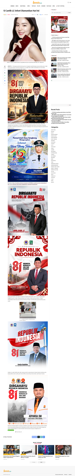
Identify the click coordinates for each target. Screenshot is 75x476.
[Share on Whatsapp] (4, 75)
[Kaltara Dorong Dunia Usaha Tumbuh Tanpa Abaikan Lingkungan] (54, 59)
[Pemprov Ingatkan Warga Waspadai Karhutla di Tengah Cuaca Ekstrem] (54, 76)
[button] (68, 2)
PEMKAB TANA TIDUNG (55, 166)
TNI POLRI (53, 177)
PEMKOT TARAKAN (54, 168)
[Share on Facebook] (36, 15)
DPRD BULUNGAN (54, 134)
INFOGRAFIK (53, 151)
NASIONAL (53, 157)
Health (52, 148)
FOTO (52, 145)
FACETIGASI (53, 142)
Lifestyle (52, 154)
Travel (52, 179)
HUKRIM (52, 149)
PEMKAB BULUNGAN (54, 163)
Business (52, 131)
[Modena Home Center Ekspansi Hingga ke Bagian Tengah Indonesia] (11, 450)
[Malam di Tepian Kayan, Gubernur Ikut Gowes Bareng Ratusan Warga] (54, 70)
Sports (52, 174)
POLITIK (52, 171)
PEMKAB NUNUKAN (54, 165)
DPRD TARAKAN (54, 139)
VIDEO (52, 180)
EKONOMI (53, 140)
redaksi (8, 14)
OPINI (52, 162)
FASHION (52, 143)
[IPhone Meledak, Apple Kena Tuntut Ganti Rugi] (63, 450)
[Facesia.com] (37, 2)
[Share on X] (37, 15)
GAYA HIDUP (53, 146)
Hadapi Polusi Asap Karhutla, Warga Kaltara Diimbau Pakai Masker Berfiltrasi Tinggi (63, 64)
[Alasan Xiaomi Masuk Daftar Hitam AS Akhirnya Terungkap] (29, 450)
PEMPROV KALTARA (65, 60)
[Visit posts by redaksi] (5, 14)
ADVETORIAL (59, 60)
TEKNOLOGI (11, 454)
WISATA (52, 182)
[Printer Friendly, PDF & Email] (11, 430)
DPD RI (52, 132)
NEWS (52, 159)
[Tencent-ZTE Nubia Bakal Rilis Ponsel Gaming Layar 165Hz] (46, 450)
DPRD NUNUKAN (54, 137)
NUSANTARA (53, 160)
